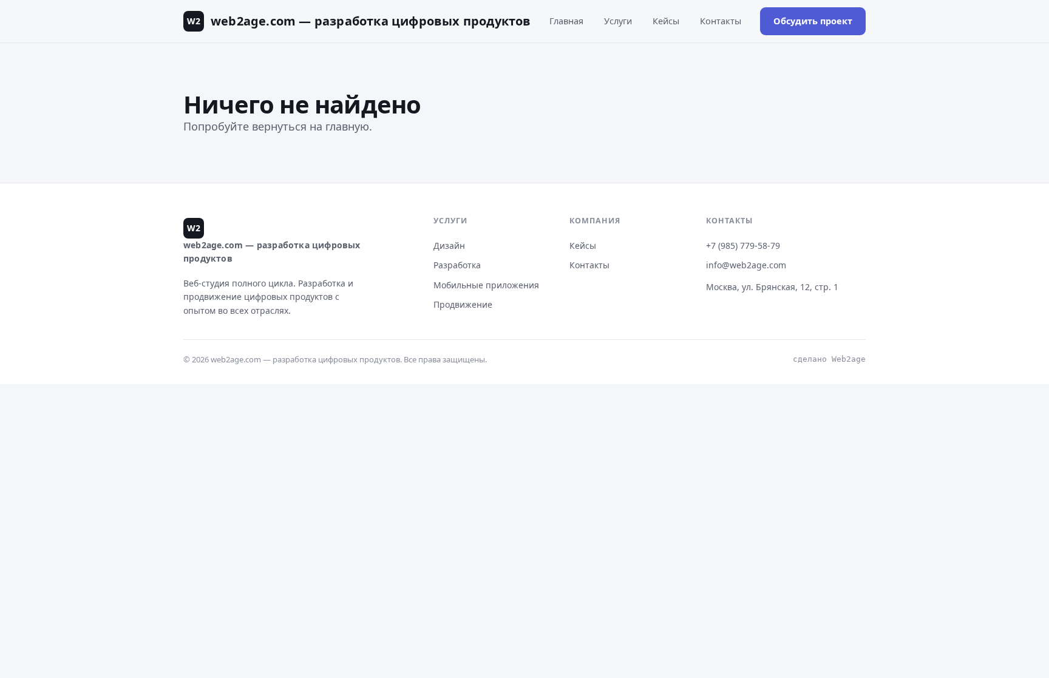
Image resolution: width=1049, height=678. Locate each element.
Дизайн (449, 245)
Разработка (457, 265)
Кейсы (666, 21)
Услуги (618, 21)
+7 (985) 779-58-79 (743, 245)
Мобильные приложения (486, 285)
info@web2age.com (746, 265)
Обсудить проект (812, 21)
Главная (566, 21)
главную (347, 126)
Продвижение (462, 304)
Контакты (720, 21)
